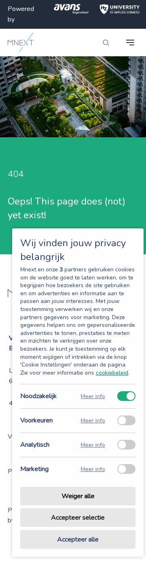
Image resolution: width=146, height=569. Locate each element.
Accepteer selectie (78, 518)
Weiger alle (78, 496)
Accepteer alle (78, 539)
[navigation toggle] (130, 42)
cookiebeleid (112, 373)
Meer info (93, 396)
